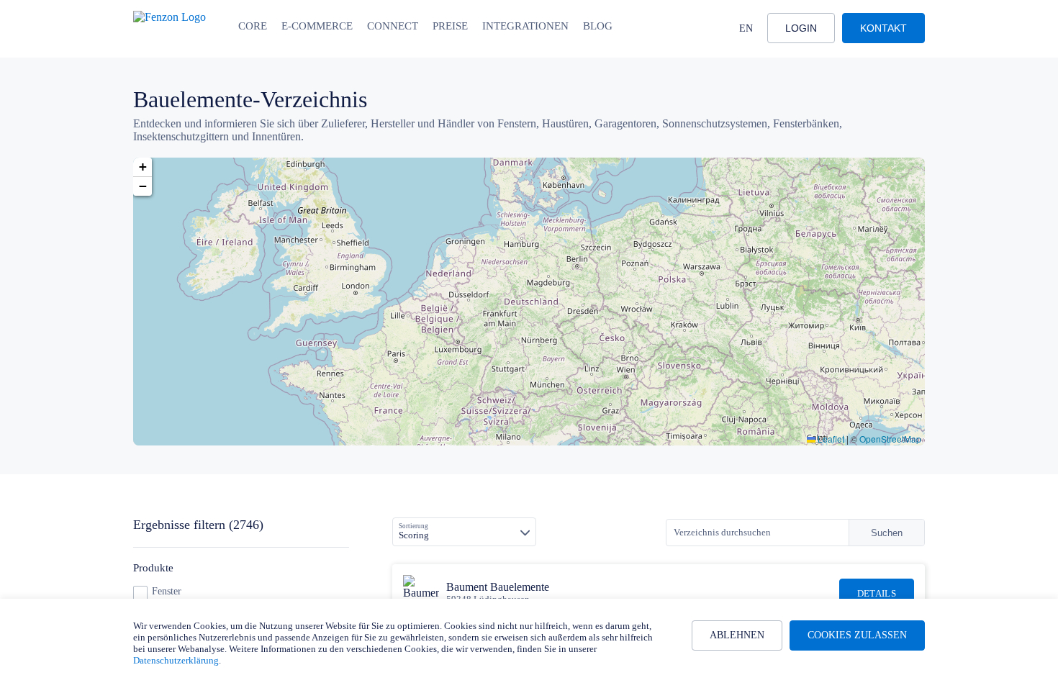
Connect (392, 26)
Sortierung (413, 526)
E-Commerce (317, 26)
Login (801, 28)
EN (746, 28)
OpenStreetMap (890, 439)
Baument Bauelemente (497, 587)
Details (876, 593)
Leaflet (829, 439)
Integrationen (525, 26)
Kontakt (883, 28)
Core (252, 26)
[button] (142, 167)
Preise (450, 26)
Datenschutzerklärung (176, 660)
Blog (597, 26)
